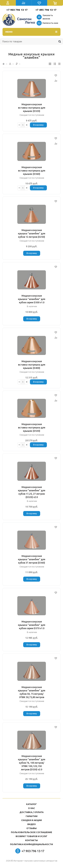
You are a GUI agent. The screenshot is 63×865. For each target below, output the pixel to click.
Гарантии (31, 816)
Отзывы (31, 828)
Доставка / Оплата (31, 812)
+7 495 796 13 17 (46, 9)
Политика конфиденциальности (31, 844)
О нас (31, 808)
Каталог (31, 804)
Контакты (31, 840)
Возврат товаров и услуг (31, 836)
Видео (31, 824)
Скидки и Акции (31, 820)
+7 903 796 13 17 (17, 9)
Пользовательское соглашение (31, 832)
